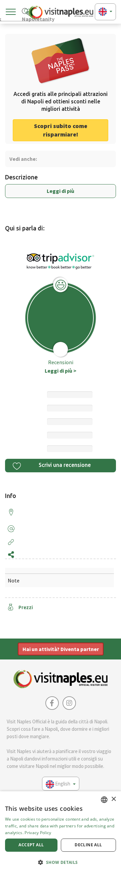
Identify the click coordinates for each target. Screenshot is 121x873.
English (62, 783)
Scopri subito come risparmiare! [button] (60, 130)
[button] (60, 862)
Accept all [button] (31, 845)
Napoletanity (36, 18)
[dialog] (60, 832)
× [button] (113, 799)
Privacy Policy (38, 832)
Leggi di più (60, 191)
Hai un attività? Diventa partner (61, 649)
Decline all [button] (88, 845)
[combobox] (104, 799)
